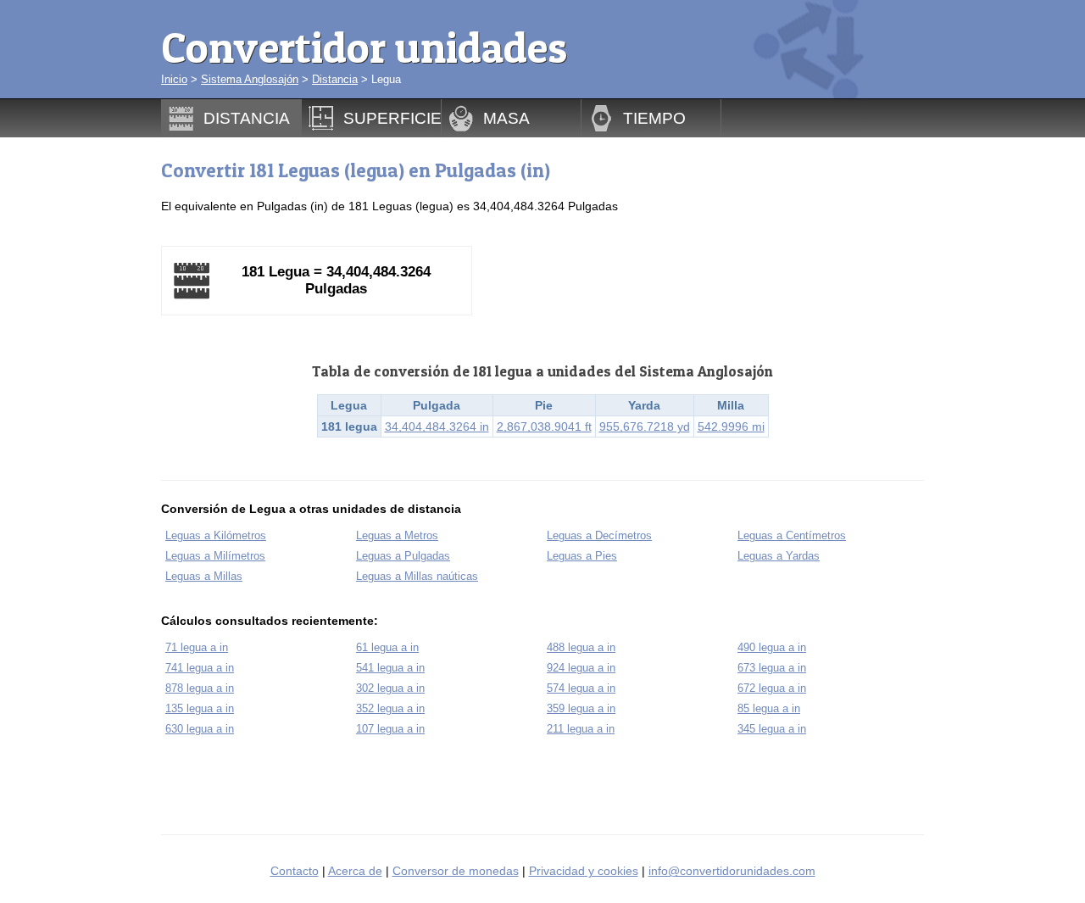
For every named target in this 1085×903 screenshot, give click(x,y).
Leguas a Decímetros (599, 535)
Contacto (294, 871)
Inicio (174, 79)
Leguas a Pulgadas (403, 555)
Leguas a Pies (582, 555)
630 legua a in (199, 728)
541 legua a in (390, 667)
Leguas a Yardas (778, 555)
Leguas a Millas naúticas (417, 576)
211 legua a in (581, 728)
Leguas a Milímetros (215, 555)
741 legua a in (199, 667)
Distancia (335, 79)
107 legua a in (390, 728)
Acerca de (355, 871)
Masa (506, 118)
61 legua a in (387, 647)
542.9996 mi (731, 426)
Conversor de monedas (455, 871)
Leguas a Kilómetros (215, 535)
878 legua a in (199, 688)
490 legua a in (771, 647)
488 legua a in (581, 647)
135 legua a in (199, 708)
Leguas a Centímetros (791, 535)
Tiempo (654, 118)
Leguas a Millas (203, 576)
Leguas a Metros (397, 535)
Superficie (392, 118)
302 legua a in (390, 688)
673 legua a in (771, 667)
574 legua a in (581, 688)
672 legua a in (771, 688)
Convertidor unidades (364, 47)
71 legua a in (196, 647)
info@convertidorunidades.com (731, 871)
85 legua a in (768, 708)
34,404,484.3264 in (437, 426)
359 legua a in (581, 708)
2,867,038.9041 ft (544, 426)
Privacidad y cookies (583, 871)
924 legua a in (581, 667)
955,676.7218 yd (644, 426)
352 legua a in (390, 708)
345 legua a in (771, 728)
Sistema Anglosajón (249, 79)
